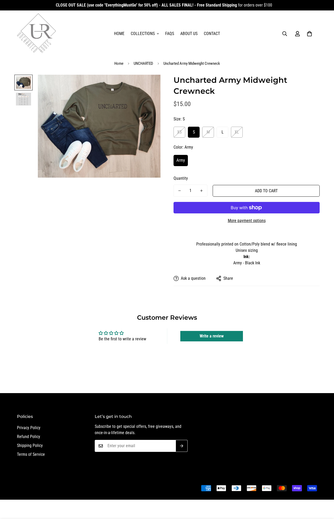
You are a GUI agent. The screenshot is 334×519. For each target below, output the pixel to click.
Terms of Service (31, 454)
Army (180, 160)
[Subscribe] (182, 446)
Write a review (212, 336)
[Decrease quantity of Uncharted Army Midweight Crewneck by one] (179, 190)
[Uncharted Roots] (36, 33)
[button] (309, 34)
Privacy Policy (28, 427)
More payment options (247, 220)
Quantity (181, 178)
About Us (189, 33)
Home (119, 33)
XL (237, 132)
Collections (143, 33)
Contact (212, 33)
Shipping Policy (30, 445)
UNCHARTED (143, 63)
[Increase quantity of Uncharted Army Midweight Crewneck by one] (201, 190)
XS (179, 132)
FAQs (169, 33)
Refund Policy (28, 436)
